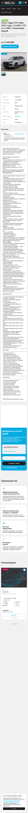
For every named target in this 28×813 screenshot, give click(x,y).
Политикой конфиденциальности (11, 802)
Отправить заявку (14, 463)
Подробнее (14, 615)
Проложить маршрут (10, 451)
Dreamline (17, 116)
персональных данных (12, 467)
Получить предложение (10, 46)
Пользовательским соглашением (11, 800)
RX (1, 568)
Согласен (14, 808)
